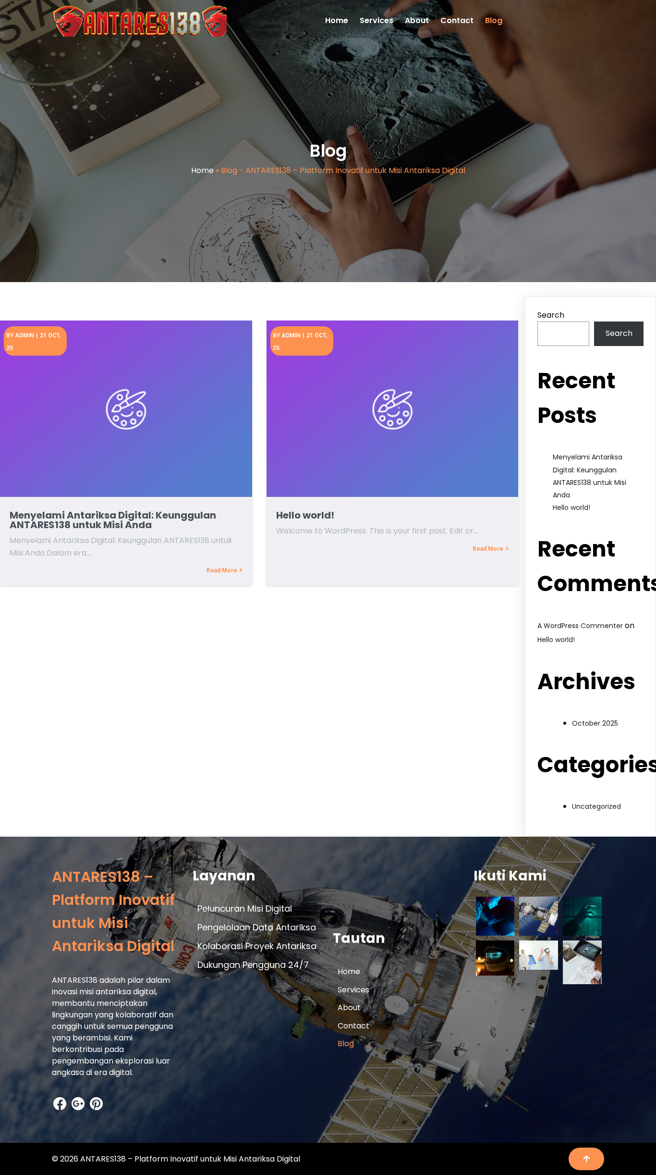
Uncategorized (596, 806)
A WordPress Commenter (580, 626)
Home (202, 170)
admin (24, 335)
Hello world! (571, 507)
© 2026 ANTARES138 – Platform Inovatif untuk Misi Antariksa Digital (176, 1158)
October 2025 (595, 723)
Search (550, 315)
